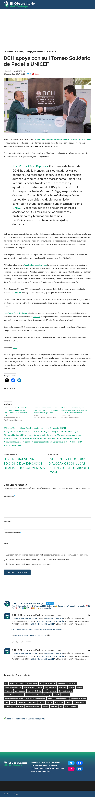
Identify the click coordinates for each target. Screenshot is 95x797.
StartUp (41, 702)
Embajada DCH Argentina (13, 687)
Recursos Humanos (13, 52)
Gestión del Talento (34, 691)
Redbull (27, 442)
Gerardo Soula (20, 691)
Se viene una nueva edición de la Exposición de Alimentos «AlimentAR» (24, 463)
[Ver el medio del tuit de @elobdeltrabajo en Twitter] (48, 635)
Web (6, 543)
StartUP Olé (59, 702)
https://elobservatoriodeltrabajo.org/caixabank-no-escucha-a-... (39, 629)
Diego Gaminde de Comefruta (17, 431)
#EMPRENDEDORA (54, 618)
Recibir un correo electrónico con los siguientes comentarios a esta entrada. (37, 559)
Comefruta (54, 428)
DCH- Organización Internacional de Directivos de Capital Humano (62, 139)
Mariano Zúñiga (11, 438)
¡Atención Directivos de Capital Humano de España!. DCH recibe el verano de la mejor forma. (45, 410)
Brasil (21, 683)
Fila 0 (64, 431)
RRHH (74, 442)
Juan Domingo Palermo (33, 695)
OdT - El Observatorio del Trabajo (27, 615)
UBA (61, 706)
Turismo (54, 706)
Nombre (8, 521)
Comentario (9, 496)
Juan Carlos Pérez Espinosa (30, 166)
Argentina (13, 683)
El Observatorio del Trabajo (67, 683)
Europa (79, 687)
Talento (68, 702)
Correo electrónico (12, 532)
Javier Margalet (58, 435)
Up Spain (17, 445)
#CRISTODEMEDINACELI (42, 624)
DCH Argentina (50, 683)
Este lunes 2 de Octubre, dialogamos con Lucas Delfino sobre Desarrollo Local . (69, 465)
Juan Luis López (74, 435)
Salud (13, 702)
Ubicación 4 (52, 52)
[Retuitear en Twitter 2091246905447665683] (17, 642)
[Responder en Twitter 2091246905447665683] (13, 642)
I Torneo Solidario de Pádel (37, 435)
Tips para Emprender (33, 706)
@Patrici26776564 (38, 635)
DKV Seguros (45, 431)
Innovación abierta (65, 691)
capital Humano (40, 428)
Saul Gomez (21, 702)
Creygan (16, 794)
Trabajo (28, 52)
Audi (29, 428)
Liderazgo (47, 695)
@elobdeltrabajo (50, 615)
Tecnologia (8, 706)
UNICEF (18, 207)
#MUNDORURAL (44, 621)
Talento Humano (79, 702)
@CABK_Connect (22, 635)
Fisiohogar (73, 431)
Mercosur (65, 695)
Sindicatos (32, 702)
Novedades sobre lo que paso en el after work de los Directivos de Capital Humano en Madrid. (74, 410)
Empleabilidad (29, 687)
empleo (39, 687)
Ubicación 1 (39, 52)
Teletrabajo (19, 706)
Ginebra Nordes (12, 435)
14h (59, 615)
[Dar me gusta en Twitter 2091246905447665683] (22, 642)
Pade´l (77, 438)
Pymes (50, 699)
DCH (15, 347)
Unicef (8, 445)
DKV (35, 431)
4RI (6, 683)
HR (22, 435)
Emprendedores (50, 687)
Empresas (62, 687)
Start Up (49, 702)
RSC (81, 442)
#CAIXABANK (18, 618)
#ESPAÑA (60, 621)
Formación (8, 691)
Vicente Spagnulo (71, 706)
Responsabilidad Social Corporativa (48, 442)
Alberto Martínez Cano (15, 428)
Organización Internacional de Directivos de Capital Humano (46, 438)
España (56, 431)
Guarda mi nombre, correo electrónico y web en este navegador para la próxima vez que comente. (47, 555)
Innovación (52, 691)
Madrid (56, 695)
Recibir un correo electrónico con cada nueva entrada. (28, 564)
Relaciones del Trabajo (78, 699)
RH (67, 442)
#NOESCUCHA (31, 618)
